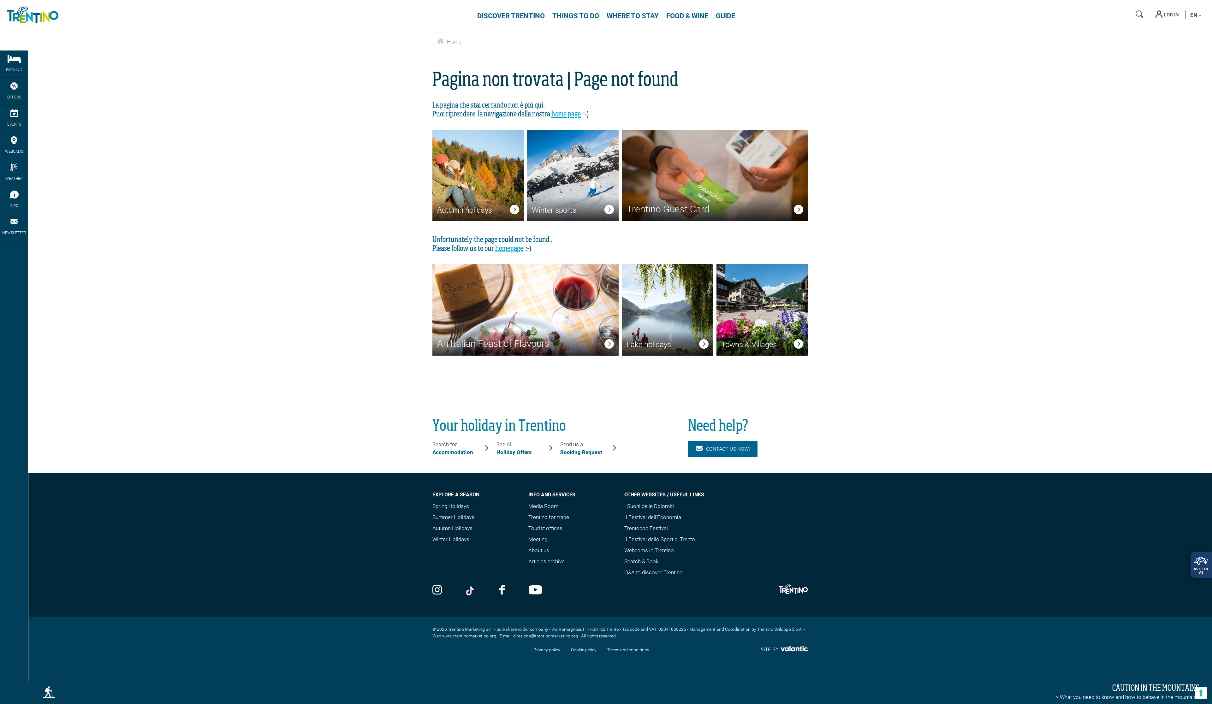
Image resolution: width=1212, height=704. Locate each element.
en (1194, 15)
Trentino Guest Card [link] (668, 209)
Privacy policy (546, 649)
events (14, 124)
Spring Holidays (450, 506)
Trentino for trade (548, 517)
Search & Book (641, 561)
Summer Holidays (453, 517)
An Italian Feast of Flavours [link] (493, 343)
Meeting (537, 539)
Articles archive (546, 561)
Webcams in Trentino (649, 550)
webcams (14, 151)
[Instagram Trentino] (437, 590)
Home (454, 41)
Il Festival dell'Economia (652, 517)
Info (14, 206)
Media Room (543, 506)
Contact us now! (728, 449)
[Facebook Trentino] (502, 590)
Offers (14, 97)
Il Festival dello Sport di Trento (659, 539)
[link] (514, 211)
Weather (14, 178)
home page (566, 114)
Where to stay (633, 16)
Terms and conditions (628, 649)
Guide (725, 16)
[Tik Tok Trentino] (470, 590)
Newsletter (14, 233)
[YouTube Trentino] (535, 590)
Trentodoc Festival (646, 528)
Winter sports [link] (554, 210)
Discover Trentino (511, 16)
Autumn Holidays (452, 528)
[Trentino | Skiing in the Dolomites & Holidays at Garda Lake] (31, 16)
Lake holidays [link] (649, 344)
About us (538, 550)
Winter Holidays (450, 539)
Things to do (575, 16)
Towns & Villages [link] (749, 344)
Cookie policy (584, 649)
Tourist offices (545, 528)
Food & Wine (687, 16)
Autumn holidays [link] (464, 210)
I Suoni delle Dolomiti (649, 506)
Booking (14, 70)
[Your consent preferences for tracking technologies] (1201, 693)
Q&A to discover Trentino (653, 572)
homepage (509, 248)
